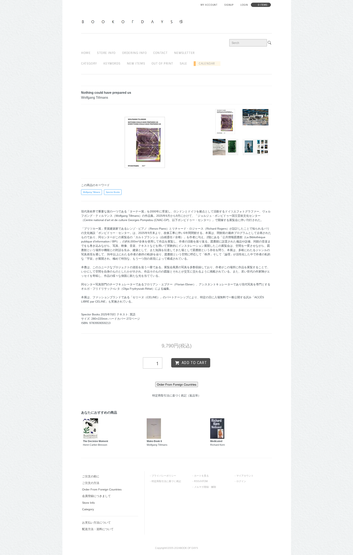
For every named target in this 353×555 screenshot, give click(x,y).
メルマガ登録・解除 (205, 487)
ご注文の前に (90, 476)
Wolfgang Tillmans (91, 192)
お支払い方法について (96, 522)
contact (160, 53)
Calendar (205, 63)
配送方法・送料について (98, 529)
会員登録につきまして (96, 496)
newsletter (184, 53)
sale (183, 63)
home (85, 53)
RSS (196, 481)
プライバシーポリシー (164, 475)
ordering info (134, 53)
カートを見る (201, 475)
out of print (162, 63)
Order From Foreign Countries (102, 489)
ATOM (204, 481)
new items (136, 63)
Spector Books (113, 192)
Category (89, 63)
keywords (111, 63)
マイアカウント (245, 475)
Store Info (88, 502)
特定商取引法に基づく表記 (166, 481)
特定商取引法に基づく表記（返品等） (176, 395)
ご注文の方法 (90, 483)
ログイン (241, 481)
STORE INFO (106, 53)
